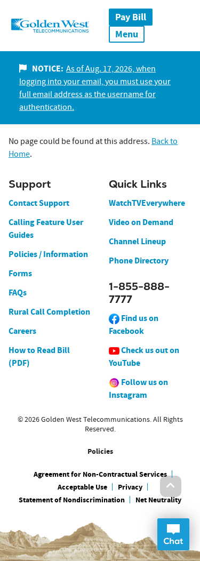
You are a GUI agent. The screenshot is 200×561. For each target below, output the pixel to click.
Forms (20, 273)
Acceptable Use (82, 487)
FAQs (18, 292)
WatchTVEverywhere (147, 203)
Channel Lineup (137, 241)
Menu (126, 34)
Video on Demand (141, 222)
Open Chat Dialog (173, 534)
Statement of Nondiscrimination (72, 500)
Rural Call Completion (49, 311)
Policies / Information (48, 254)
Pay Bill (130, 17)
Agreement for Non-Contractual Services (100, 474)
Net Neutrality (158, 500)
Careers (22, 330)
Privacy (130, 487)
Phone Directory (139, 260)
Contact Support (39, 203)
